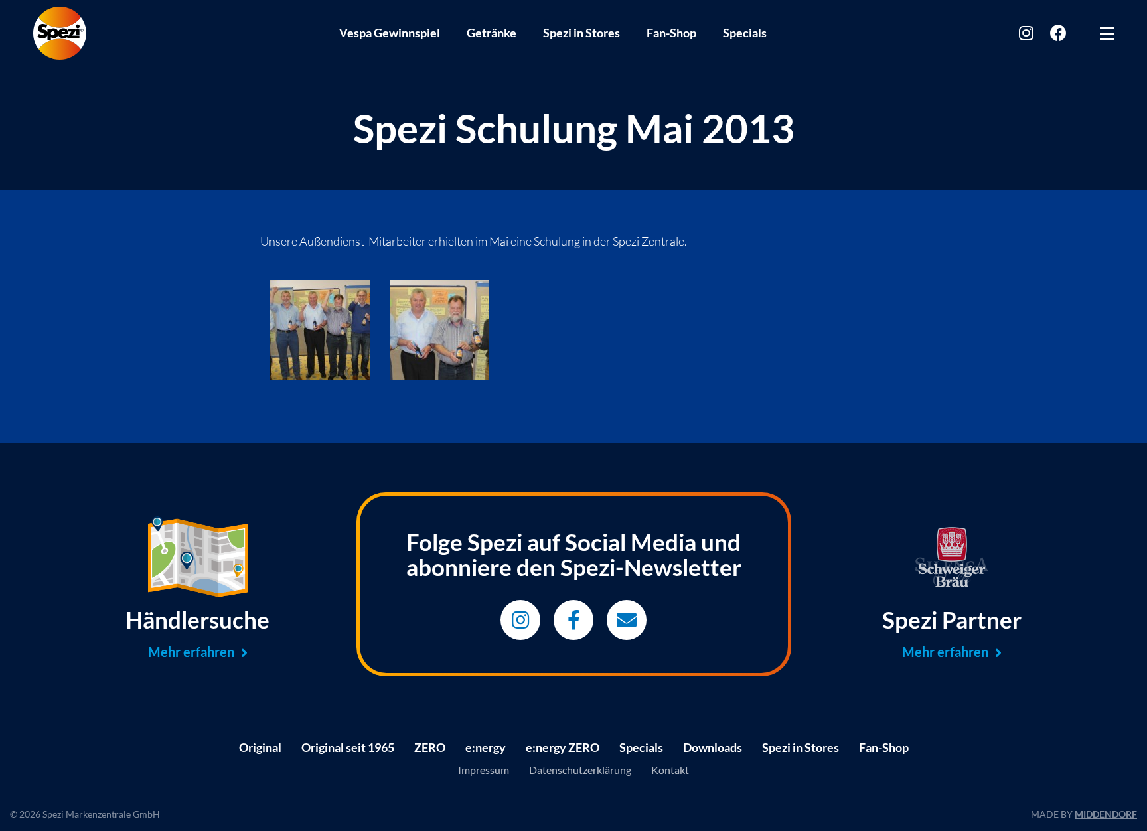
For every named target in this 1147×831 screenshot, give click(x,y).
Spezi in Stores (581, 32)
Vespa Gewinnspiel (389, 32)
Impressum (483, 769)
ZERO (429, 747)
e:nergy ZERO (562, 747)
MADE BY (1084, 814)
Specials (745, 32)
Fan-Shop (671, 32)
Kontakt (670, 769)
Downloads (712, 747)
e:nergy (485, 747)
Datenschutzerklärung (580, 769)
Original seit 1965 (347, 747)
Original (260, 747)
